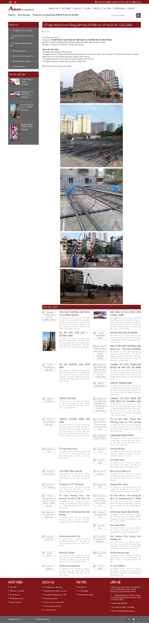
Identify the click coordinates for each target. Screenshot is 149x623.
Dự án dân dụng (24, 15)
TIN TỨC (97, 8)
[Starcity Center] (49, 554)
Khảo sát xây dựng (19, 51)
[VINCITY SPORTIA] (49, 400)
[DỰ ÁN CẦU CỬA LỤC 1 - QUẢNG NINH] (49, 341)
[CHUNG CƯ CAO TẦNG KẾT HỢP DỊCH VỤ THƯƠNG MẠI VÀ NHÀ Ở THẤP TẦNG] (100, 404)
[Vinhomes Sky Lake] (100, 554)
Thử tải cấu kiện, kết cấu (21, 61)
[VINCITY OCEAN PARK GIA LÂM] (49, 422)
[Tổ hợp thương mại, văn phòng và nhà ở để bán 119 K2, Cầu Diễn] (49, 500)
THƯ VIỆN (106, 8)
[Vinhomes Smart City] (49, 538)
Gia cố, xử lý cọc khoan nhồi (22, 56)
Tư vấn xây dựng (18, 66)
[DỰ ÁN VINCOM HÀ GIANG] (100, 336)
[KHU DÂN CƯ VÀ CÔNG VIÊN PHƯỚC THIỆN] (100, 315)
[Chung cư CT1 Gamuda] (49, 486)
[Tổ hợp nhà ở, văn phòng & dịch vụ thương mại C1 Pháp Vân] (100, 500)
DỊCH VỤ (77, 8)
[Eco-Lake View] (100, 527)
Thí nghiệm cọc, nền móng (22, 30)
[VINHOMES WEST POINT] (100, 437)
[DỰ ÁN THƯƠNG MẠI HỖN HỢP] (49, 367)
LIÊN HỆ (131, 8)
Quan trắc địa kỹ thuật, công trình (21, 37)
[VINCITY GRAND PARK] (100, 384)
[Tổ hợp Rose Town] (49, 450)
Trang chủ (54, 8)
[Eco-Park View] (100, 461)
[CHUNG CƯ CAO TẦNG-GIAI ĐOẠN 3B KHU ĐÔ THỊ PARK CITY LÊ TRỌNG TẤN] (100, 370)
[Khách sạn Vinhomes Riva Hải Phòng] (49, 515)
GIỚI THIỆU (66, 8)
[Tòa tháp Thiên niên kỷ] (49, 473)
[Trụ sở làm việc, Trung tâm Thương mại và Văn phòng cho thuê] (100, 424)
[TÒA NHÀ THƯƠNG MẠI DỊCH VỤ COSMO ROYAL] (49, 316)
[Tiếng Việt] (15, 1)
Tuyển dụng (119, 8)
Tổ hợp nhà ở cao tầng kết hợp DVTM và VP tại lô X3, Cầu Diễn (55, 15)
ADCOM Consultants (27, 619)
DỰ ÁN (87, 8)
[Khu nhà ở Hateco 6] (100, 473)
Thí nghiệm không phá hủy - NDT (21, 44)
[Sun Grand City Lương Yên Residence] (100, 539)
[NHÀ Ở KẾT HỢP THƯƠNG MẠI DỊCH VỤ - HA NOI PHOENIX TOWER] (100, 352)
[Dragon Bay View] (100, 486)
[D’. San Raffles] (100, 567)
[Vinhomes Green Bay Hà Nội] (100, 515)
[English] (10, 1)
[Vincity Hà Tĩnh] (100, 450)
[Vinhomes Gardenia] (49, 567)
